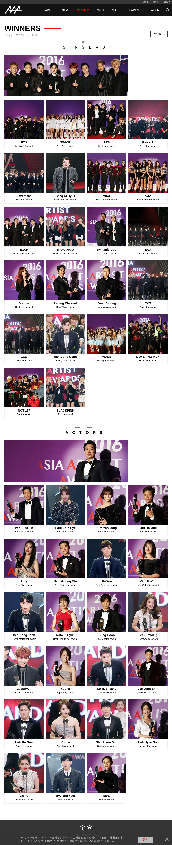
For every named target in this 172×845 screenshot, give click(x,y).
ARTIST (50, 9)
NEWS (66, 9)
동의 (145, 839)
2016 (157, 34)
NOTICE (117, 9)
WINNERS (84, 9)
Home (8, 34)
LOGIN (156, 2)
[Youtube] (89, 828)
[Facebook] (82, 828)
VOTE (101, 9)
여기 (91, 840)
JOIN (145, 2)
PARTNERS (136, 9)
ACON (155, 9)
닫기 (167, 839)
